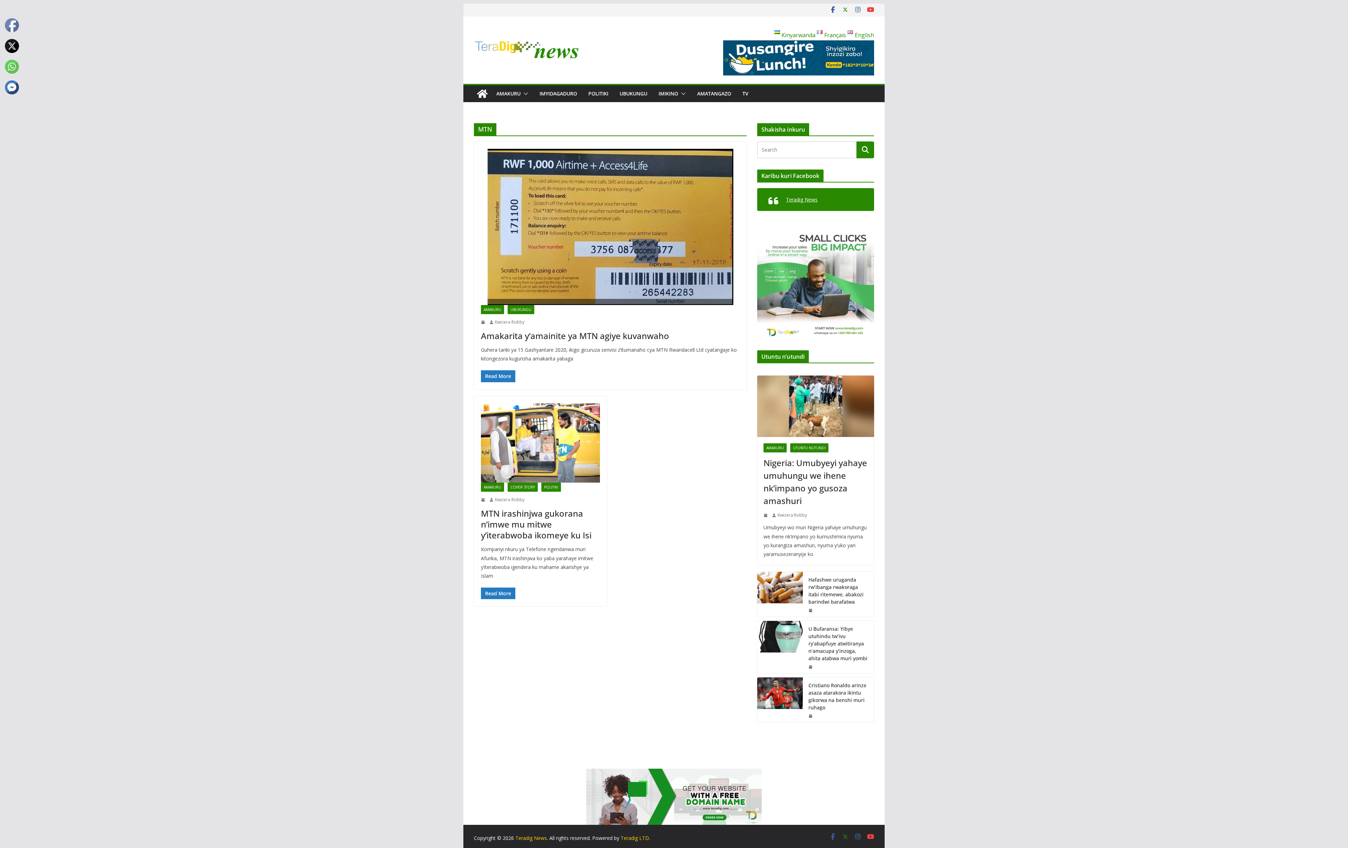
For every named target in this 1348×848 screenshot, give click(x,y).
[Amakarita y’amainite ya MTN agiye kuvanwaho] (610, 227)
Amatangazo (714, 93)
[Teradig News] (482, 93)
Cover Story (522, 487)
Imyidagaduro (558, 93)
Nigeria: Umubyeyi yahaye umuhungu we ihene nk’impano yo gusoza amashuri (815, 481)
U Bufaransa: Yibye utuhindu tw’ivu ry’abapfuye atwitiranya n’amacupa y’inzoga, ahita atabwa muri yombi (837, 643)
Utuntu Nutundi (809, 447)
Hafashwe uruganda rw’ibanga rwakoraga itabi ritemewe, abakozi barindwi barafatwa (836, 590)
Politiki (598, 93)
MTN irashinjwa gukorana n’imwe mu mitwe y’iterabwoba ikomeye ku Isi (536, 524)
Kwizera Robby (509, 322)
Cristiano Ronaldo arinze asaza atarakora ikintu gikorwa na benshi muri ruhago (837, 696)
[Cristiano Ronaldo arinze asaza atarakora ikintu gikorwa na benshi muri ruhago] (780, 699)
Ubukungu (633, 93)
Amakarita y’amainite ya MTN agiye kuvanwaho (575, 336)
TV (745, 93)
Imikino (668, 93)
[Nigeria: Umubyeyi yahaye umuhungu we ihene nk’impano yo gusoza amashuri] (815, 406)
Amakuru (508, 93)
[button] (524, 94)
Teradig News (802, 199)
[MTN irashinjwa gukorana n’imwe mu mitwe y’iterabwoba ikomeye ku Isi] (540, 443)
